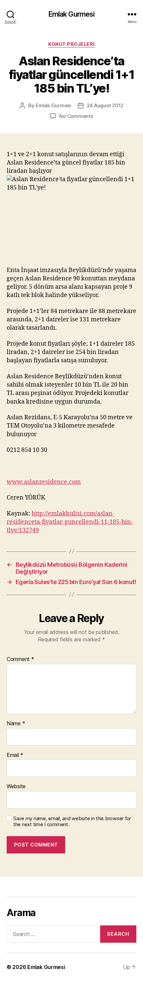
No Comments (76, 116)
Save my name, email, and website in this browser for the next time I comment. (72, 822)
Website (16, 787)
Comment (20, 659)
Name (16, 724)
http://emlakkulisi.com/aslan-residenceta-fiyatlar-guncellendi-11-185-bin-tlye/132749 (70, 522)
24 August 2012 (105, 105)
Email (15, 755)
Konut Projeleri (71, 44)
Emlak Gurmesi (72, 14)
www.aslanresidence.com (44, 482)
